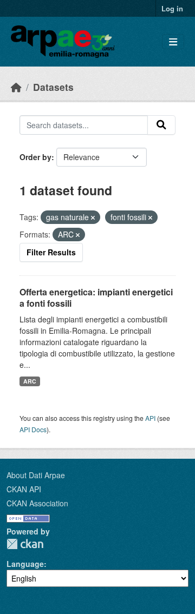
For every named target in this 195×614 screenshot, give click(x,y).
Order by (35, 156)
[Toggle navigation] (173, 42)
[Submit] (161, 125)
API (150, 417)
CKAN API (23, 489)
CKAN (24, 544)
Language (25, 563)
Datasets (53, 87)
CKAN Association (37, 503)
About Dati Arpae (35, 475)
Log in (172, 8)
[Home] (16, 87)
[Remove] (93, 217)
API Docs (33, 429)
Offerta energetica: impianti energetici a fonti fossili (96, 297)
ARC (29, 381)
